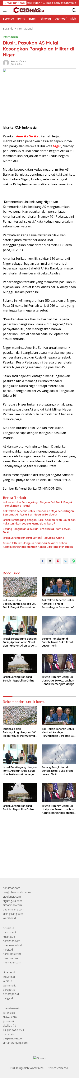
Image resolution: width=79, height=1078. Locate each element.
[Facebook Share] (42, 561)
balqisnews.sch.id (13, 1030)
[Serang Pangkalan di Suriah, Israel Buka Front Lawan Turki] (59, 625)
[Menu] (5, 10)
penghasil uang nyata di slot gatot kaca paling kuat (34, 839)
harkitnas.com (11, 888)
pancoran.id (10, 932)
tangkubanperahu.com (17, 892)
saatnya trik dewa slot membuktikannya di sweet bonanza (39, 856)
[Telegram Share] (65, 561)
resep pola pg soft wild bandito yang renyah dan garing (37, 852)
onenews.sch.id (12, 945)
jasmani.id (9, 1021)
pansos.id (9, 1034)
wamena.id (9, 985)
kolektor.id (9, 918)
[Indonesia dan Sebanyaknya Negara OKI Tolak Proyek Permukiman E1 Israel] (20, 587)
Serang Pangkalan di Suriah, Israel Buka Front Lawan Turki (37, 530)
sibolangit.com (12, 896)
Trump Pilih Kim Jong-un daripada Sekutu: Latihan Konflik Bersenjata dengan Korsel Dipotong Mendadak (38, 544)
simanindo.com (12, 905)
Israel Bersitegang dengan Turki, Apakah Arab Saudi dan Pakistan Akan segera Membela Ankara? (39, 521)
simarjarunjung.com (15, 1042)
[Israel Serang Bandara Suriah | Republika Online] (20, 663)
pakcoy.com (10, 958)
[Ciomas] (28, 10)
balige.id (8, 998)
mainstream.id (12, 1008)
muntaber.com (12, 962)
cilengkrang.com (13, 913)
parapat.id (9, 989)
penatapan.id (11, 994)
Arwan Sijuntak (18, 61)
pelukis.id (8, 928)
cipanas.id (9, 972)
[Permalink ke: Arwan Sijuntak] (6, 62)
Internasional (11, 36)
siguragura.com (12, 901)
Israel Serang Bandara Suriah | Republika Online (33, 537)
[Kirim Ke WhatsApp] (73, 561)
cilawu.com (10, 1017)
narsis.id (8, 949)
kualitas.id (9, 936)
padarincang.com (13, 909)
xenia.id (7, 981)
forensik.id (9, 1012)
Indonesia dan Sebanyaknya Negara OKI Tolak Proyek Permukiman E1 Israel (37, 504)
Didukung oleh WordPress (27, 1068)
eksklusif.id (9, 1025)
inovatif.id (9, 977)
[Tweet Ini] (50, 561)
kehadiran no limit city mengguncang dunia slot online (36, 835)
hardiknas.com (12, 954)
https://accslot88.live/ (16, 866)
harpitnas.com (12, 941)
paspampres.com (13, 1038)
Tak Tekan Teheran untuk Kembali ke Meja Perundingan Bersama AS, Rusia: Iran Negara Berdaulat (38, 512)
